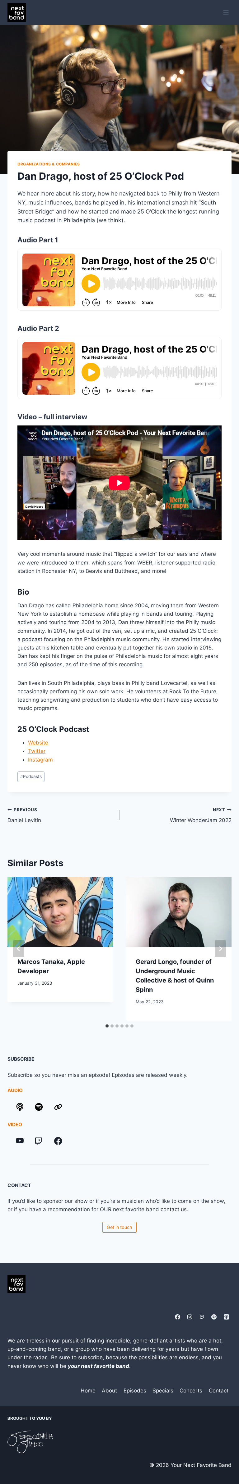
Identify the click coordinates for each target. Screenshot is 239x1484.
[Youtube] (20, 1140)
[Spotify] (214, 1316)
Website (38, 743)
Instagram (40, 760)
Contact (218, 1390)
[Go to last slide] (18, 948)
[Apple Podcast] (226, 1316)
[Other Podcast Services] (58, 1106)
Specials (162, 1390)
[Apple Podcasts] (20, 1106)
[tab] (107, 1026)
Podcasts (31, 776)
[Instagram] (190, 1316)
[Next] (220, 948)
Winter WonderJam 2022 (201, 815)
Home (88, 1390)
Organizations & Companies (48, 164)
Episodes (135, 1390)
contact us (174, 1209)
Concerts (191, 1390)
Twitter (36, 751)
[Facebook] (58, 1140)
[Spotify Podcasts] (39, 1106)
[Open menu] (226, 12)
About (109, 1390)
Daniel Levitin (24, 815)
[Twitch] (39, 1140)
